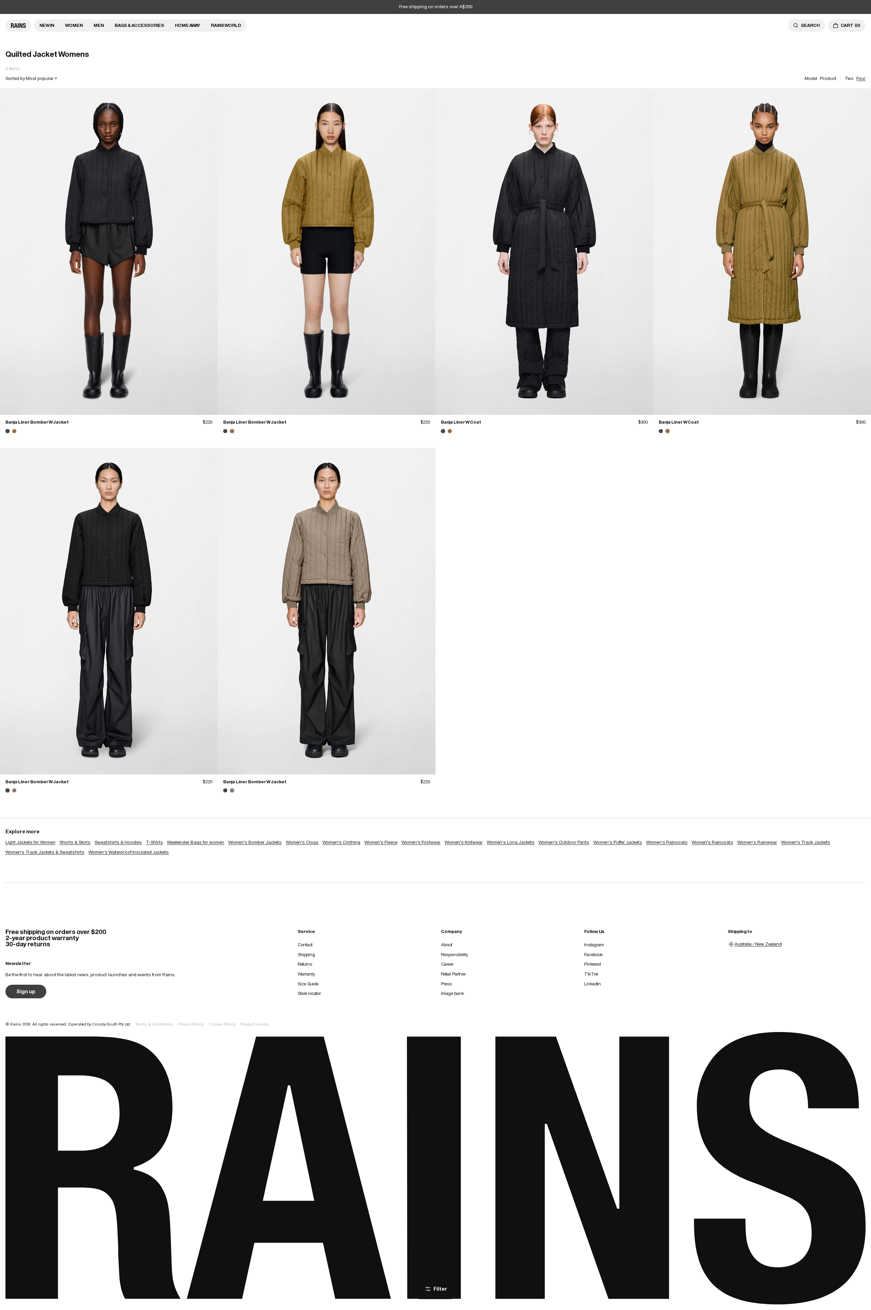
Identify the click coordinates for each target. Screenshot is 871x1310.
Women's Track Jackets (805, 842)
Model (811, 78)
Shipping (306, 954)
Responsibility (454, 954)
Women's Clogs (302, 842)
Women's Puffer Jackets (617, 842)
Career (447, 964)
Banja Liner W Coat (461, 422)
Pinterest (592, 964)
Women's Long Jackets (511, 842)
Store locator (309, 993)
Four (861, 78)
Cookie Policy (222, 1024)
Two (849, 78)
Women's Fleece (380, 842)
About (446, 944)
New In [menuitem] (46, 25)
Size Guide (308, 983)
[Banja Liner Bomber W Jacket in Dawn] (14, 431)
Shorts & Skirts (75, 842)
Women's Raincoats (667, 842)
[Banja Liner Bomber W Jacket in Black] (109, 251)
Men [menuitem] (99, 25)
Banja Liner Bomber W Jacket (37, 422)
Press (446, 983)
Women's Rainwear (757, 842)
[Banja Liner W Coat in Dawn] (450, 431)
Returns (305, 964)
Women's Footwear (421, 842)
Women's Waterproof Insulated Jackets (128, 852)
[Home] (18, 25)
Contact (305, 944)
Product (828, 78)
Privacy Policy (190, 1024)
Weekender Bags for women (195, 842)
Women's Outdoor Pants (564, 842)
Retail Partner (453, 974)
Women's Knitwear (464, 842)
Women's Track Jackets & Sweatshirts (44, 852)
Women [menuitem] (74, 25)
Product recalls (255, 1024)
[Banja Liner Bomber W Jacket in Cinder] (14, 790)
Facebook (593, 954)
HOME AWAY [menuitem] (187, 25)
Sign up (25, 991)
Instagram (594, 944)
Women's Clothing (341, 842)
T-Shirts (154, 842)
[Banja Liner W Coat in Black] (544, 251)
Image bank (452, 993)
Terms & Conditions (154, 1024)
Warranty (306, 974)
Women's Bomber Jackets (255, 842)
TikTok (591, 974)
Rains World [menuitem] (226, 25)
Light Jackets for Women (30, 842)
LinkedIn (592, 983)
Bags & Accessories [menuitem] (139, 25)
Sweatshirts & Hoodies (118, 842)
